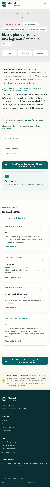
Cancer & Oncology (31, 24)
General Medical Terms (16, 318)
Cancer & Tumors (22, 13)
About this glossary (9, 442)
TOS (29, 483)
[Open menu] (37, 4)
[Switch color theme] (45, 4)
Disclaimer (37, 483)
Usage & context (11, 149)
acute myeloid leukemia (17, 294)
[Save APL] (42, 320)
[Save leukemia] (42, 259)
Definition (8, 144)
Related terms (10, 154)
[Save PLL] (42, 228)
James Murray (31, 120)
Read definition (13, 247)
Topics (11, 13)
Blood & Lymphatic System (13, 29)
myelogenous (25, 95)
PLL (7, 233)
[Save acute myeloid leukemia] (42, 289)
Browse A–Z (6, 420)
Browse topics (7, 424)
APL (7, 325)
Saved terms (6, 431)
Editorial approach (9, 445)
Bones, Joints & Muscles (36, 29)
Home (4, 13)
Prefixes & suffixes (8, 427)
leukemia (9, 264)
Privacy (23, 483)
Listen (8, 44)
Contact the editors (9, 449)
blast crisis (38, 108)
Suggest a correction (9, 452)
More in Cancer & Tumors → (14, 218)
